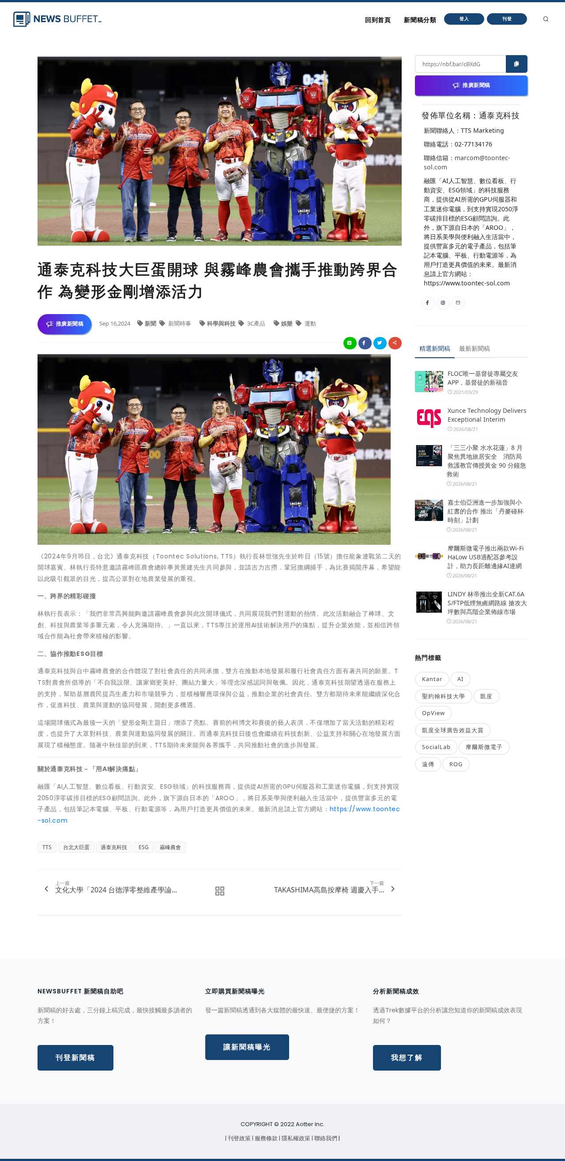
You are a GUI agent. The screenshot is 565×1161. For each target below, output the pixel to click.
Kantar (432, 679)
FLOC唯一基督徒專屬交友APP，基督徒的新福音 (483, 377)
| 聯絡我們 (325, 1138)
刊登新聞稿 (75, 1057)
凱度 (486, 696)
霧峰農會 (170, 847)
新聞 (151, 323)
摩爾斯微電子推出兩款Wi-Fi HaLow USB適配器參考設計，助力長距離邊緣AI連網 (486, 557)
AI (460, 679)
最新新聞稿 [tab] (474, 348)
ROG (456, 764)
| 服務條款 (265, 1138)
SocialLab (436, 747)
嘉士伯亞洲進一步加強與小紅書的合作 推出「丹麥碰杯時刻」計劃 (486, 511)
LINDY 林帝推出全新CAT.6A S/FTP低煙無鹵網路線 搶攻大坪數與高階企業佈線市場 (487, 603)
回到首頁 (378, 19)
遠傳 (428, 764)
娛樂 (287, 323)
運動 (309, 323)
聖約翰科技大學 (443, 696)
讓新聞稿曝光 (247, 1047)
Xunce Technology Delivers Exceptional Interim (487, 414)
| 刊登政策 (238, 1138)
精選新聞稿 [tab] (434, 348)
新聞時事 (179, 323)
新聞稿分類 (420, 19)
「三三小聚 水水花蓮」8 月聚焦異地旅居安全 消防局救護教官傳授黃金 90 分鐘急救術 (486, 460)
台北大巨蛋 (76, 847)
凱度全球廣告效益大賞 (453, 730)
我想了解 (407, 1057)
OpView (433, 713)
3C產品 (256, 323)
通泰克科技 (114, 847)
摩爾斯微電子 (484, 747)
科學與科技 (222, 323)
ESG (144, 847)
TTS (47, 847)
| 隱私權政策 (295, 1138)
